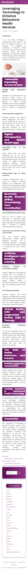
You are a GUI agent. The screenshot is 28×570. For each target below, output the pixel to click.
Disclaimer (14, 564)
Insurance (9, 523)
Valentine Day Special (12, 552)
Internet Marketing (12, 528)
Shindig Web (8, 2)
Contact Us (6, 562)
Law (7, 533)
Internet (8, 525)
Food (7, 512)
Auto (7, 491)
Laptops (8, 531)
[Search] (19, 473)
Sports (8, 541)
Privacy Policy (21, 562)
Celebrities (9, 501)
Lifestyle (8, 536)
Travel (8, 549)
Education (9, 504)
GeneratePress (23, 567)
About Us (13, 562)
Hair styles (9, 515)
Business (9, 496)
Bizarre (8, 494)
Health (6, 456)
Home (8, 520)
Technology (9, 544)
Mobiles (8, 539)
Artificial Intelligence (8, 272)
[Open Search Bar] (21, 2)
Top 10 (8, 547)
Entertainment (10, 507)
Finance (8, 509)
